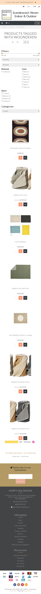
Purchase (21, 539)
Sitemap (20, 542)
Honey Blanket (20, 242)
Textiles (6, 71)
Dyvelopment (27, 591)
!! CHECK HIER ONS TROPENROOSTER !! (20, 2)
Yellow (26, 87)
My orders (20, 558)
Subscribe (20, 481)
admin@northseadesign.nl (21, 507)
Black (26, 71)
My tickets (20, 561)
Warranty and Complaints (20, 544)
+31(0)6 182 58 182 (21, 501)
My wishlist (20, 563)
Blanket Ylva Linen (20, 195)
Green (26, 82)
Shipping (20, 528)
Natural (27, 77)
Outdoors (7, 98)
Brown (27, 79)
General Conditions (20, 536)
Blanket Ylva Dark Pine (20, 288)
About (20, 520)
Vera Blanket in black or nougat (20, 335)
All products (20, 566)
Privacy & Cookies (20, 531)
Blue (26, 84)
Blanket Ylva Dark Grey (20, 429)
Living (6, 93)
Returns (20, 534)
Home (4, 27)
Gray (26, 74)
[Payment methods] (4, 573)
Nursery (6, 101)
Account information (20, 555)
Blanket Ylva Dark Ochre (20, 382)
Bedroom (7, 96)
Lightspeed (13, 591)
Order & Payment (20, 525)
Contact (20, 523)
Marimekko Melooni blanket (20, 148)
